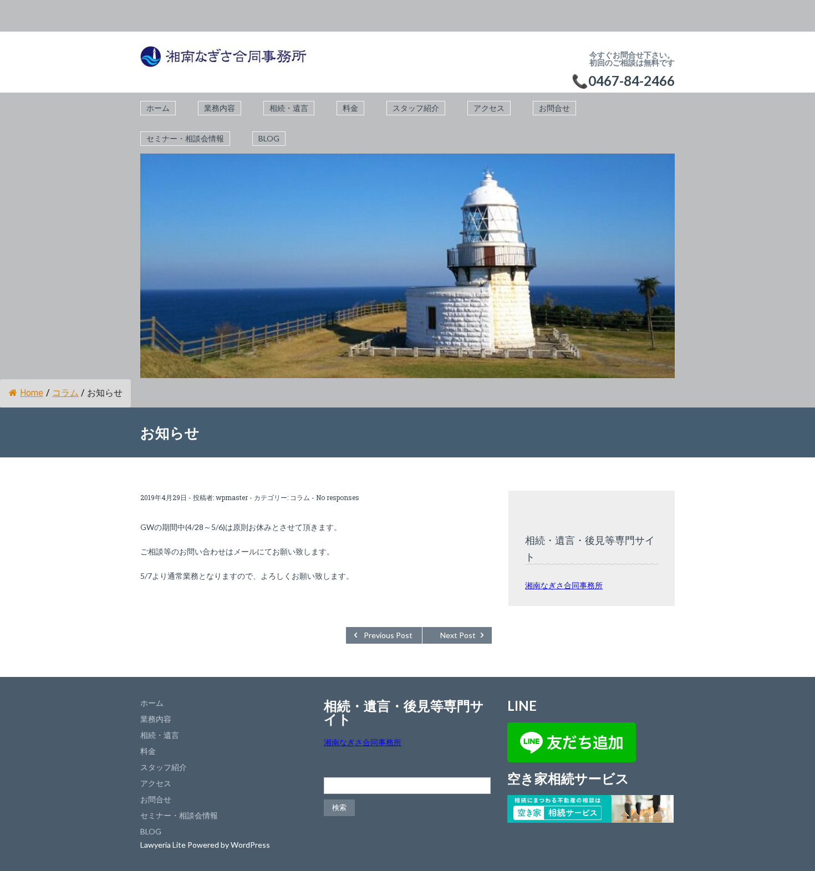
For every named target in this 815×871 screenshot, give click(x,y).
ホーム (158, 108)
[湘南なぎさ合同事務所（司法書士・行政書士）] (223, 62)
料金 (350, 108)
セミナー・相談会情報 (185, 138)
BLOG (268, 138)
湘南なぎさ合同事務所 (564, 585)
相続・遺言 (288, 108)
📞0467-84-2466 (623, 81)
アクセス (489, 108)
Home (31, 393)
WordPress (250, 844)
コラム (65, 393)
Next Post (458, 635)
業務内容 (219, 108)
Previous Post (388, 635)
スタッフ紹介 (416, 108)
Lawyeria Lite (163, 844)
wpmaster (232, 497)
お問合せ (554, 108)
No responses (337, 497)
